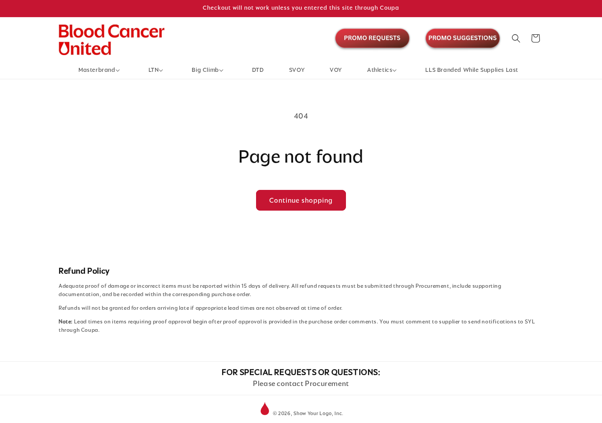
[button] (100, 70)
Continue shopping (301, 200)
